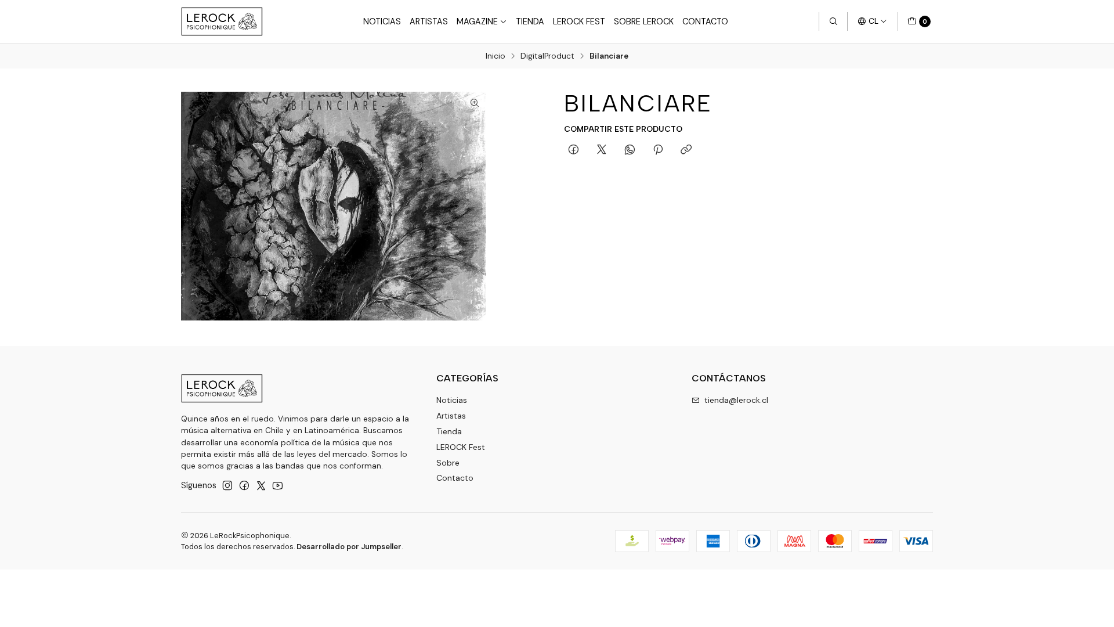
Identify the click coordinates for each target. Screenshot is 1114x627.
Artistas (429, 21)
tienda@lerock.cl (736, 400)
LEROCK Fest (579, 21)
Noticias (382, 21)
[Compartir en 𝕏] (602, 150)
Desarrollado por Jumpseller (349, 547)
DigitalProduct (547, 56)
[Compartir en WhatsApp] (629, 150)
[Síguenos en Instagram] (227, 485)
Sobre (448, 462)
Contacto (705, 21)
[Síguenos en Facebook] (244, 485)
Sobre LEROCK (644, 21)
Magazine (477, 21)
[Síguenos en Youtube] (277, 485)
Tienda (530, 21)
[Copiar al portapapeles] (686, 150)
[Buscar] (833, 21)
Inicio (495, 56)
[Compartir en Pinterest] (658, 150)
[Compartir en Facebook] (573, 150)
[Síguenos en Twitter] (261, 485)
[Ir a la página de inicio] (222, 21)
